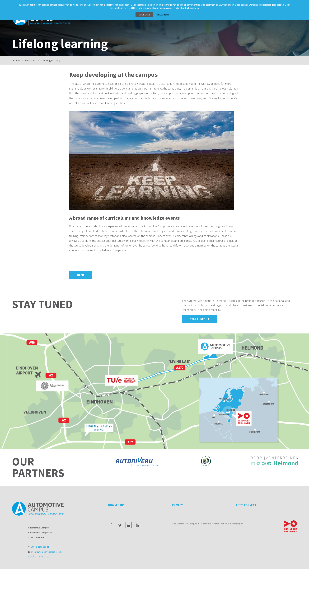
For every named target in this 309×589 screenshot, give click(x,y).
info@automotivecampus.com (46, 551)
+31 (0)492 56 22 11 (40, 547)
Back (80, 275)
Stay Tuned (198, 319)
